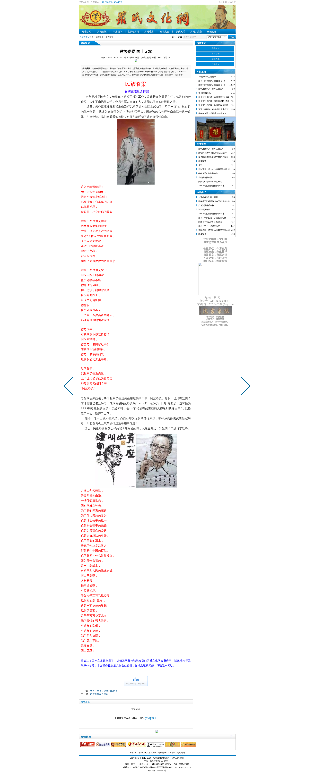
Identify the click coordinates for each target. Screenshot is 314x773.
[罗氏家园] (119, 746)
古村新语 (215, 53)
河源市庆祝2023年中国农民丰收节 (213, 109)
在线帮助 (171, 752)
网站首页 (86, 31)
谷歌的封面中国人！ (207, 177)
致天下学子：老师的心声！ (104, 691)
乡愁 (200, 165)
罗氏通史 (149, 31)
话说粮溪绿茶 (204, 209)
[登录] (148, 718)
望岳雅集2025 (204, 93)
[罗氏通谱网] (103, 746)
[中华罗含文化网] (155, 746)
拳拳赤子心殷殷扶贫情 (208, 173)
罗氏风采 (180, 31)
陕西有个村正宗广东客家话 (210, 181)
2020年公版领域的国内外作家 (211, 186)
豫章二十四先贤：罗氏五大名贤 (212, 218)
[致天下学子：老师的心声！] (244, 387)
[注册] (154, 718)
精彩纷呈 (215, 64)
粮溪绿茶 (202, 161)
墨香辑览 (109, 37)
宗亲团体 (117, 31)
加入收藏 (223, 2)
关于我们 (133, 752)
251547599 (184, 764)
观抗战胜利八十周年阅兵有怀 (211, 89)
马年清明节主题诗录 (207, 77)
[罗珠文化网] (137, 746)
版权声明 (152, 752)
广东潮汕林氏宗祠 (99, 694)
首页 (91, 37)
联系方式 (143, 752)
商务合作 (162, 752)
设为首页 (232, 2)
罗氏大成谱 (196, 31)
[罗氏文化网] (88, 746)
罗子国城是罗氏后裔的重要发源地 (213, 157)
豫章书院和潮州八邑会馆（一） (212, 85)
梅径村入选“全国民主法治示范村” (212, 113)
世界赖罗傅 (133, 31)
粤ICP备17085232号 (157, 770)
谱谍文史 (164, 31)
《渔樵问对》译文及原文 (209, 197)
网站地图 (181, 752)
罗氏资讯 (101, 31)
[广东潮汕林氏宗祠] (69, 387)
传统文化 (211, 31)
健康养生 (215, 59)
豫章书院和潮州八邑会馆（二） (212, 81)
